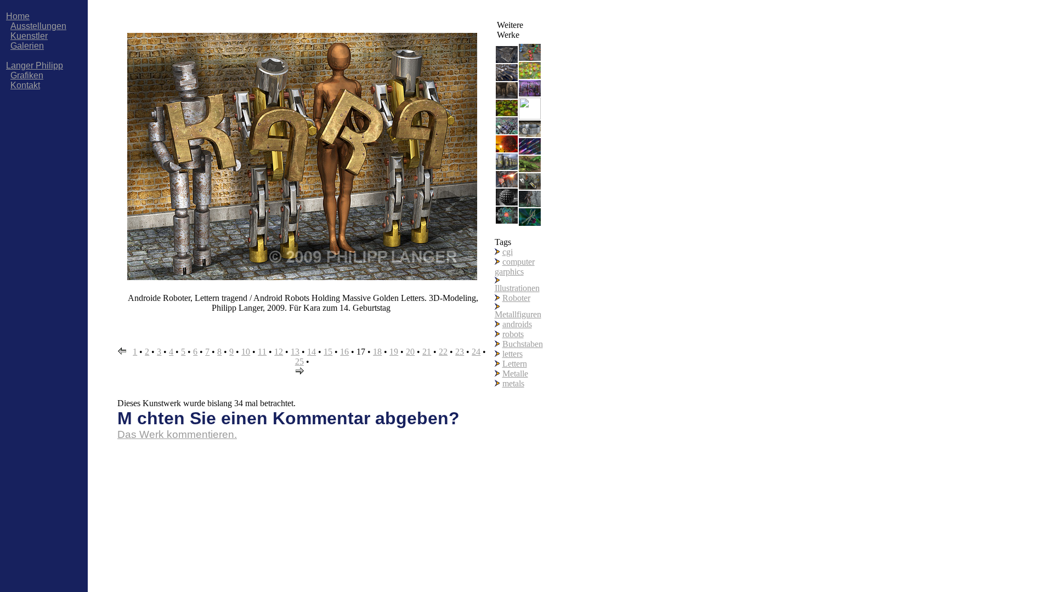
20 (410, 351)
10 (245, 351)
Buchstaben (522, 344)
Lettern (514, 363)
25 (299, 361)
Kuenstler (29, 36)
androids (517, 324)
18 (377, 351)
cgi (507, 252)
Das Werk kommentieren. (177, 434)
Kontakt (25, 85)
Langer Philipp (34, 65)
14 (311, 351)
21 (426, 351)
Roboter (516, 298)
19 (393, 351)
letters (512, 353)
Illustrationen (517, 288)
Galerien (27, 45)
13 (295, 351)
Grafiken (26, 75)
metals (513, 383)
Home (18, 16)
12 (278, 351)
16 (344, 351)
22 (443, 351)
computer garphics (515, 266)
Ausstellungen (38, 26)
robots (513, 334)
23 (459, 351)
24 (476, 351)
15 (328, 351)
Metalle (515, 373)
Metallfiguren (518, 314)
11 (262, 351)
